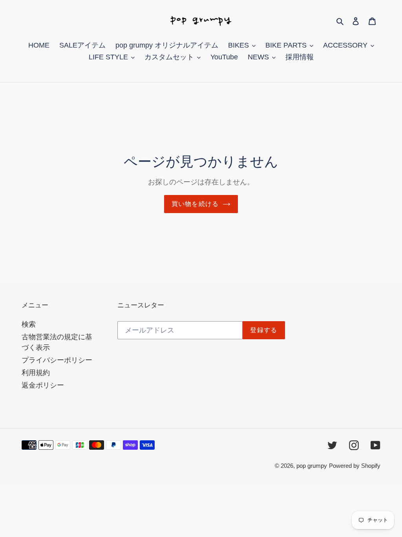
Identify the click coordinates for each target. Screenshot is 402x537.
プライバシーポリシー (57, 360)
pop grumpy (311, 465)
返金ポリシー (43, 385)
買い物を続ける (195, 203)
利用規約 (36, 373)
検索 (29, 324)
